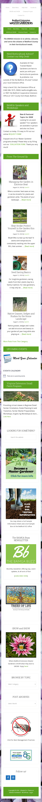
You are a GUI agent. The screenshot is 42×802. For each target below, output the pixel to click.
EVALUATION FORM (17, 144)
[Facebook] (8, 777)
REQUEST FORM (15, 134)
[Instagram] (13, 777)
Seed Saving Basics (21, 272)
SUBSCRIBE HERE (21, 576)
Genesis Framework (15, 792)
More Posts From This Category (15, 341)
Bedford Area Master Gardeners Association (21, 22)
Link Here (7, 417)
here (26, 666)
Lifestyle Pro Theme (26, 790)
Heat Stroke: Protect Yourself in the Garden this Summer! (21, 228)
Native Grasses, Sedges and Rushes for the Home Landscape (21, 316)
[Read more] (26, 200)
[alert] (21, 376)
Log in (31, 792)
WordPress (25, 792)
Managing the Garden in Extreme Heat (21, 183)
